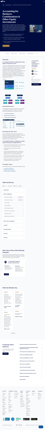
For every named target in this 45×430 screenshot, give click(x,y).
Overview (7, 53)
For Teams (15, 396)
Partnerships (4, 408)
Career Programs (22, 53)
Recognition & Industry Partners (5, 413)
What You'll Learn (14, 53)
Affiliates (4, 409)
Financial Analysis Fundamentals (10, 117)
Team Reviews (22, 406)
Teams (21, 394)
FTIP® (9, 402)
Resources (39, 397)
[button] (31, 345)
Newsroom (4, 411)
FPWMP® (9, 400)
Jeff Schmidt (36, 74)
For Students (16, 394)
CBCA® (9, 397)
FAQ (36, 53)
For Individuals (16, 393)
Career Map (28, 415)
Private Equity (28, 411)
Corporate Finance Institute (3, 1)
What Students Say (30, 53)
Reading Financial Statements (9, 115)
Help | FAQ (33, 393)
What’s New (39, 395)
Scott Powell (36, 71)
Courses (9, 411)
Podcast (39, 398)
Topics (9, 408)
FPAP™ (9, 394)
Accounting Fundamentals (9, 113)
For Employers (22, 403)
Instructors (4, 394)
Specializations (10, 410)
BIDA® (9, 399)
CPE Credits (4, 404)
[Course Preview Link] (35, 28)
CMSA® (9, 396)
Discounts (15, 397)
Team (3, 396)
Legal (33, 394)
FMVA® (9, 393)
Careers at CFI (5, 397)
